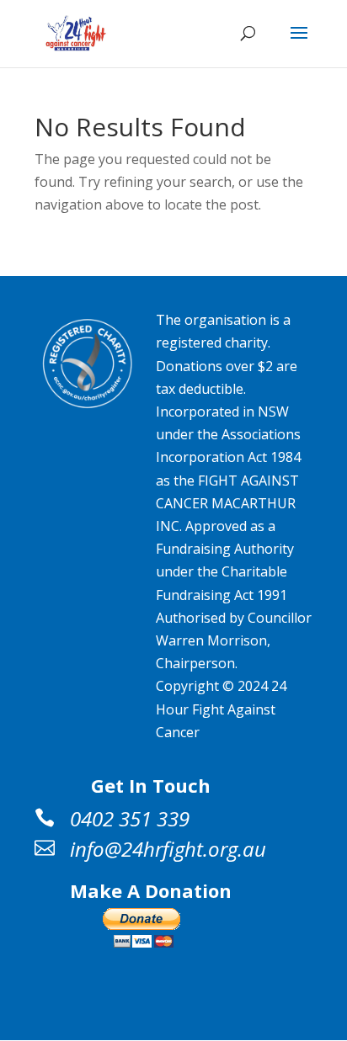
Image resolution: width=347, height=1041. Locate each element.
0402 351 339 (130, 818)
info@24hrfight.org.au (168, 849)
